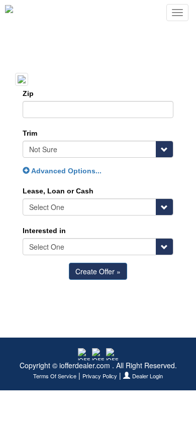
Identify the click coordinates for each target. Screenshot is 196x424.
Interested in (44, 231)
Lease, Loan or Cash (58, 191)
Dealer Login (147, 376)
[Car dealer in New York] (38, 12)
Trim (30, 133)
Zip (28, 93)
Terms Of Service (54, 376)
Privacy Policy (99, 376)
